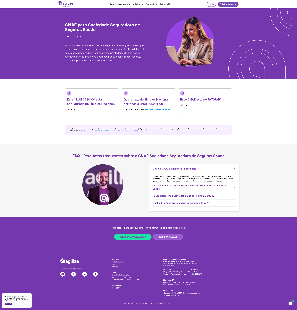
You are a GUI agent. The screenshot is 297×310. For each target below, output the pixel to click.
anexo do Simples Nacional (157, 109)
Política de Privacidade (166, 303)
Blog (113, 264)
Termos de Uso (150, 303)
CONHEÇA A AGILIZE (168, 237)
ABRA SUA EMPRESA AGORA (133, 237)
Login (211, 4)
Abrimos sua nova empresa (122, 277)
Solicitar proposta (228, 4)
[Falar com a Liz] (290, 303)
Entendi (8, 304)
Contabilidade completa (121, 275)
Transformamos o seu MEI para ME (125, 279)
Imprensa (115, 266)
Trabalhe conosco (118, 262)
